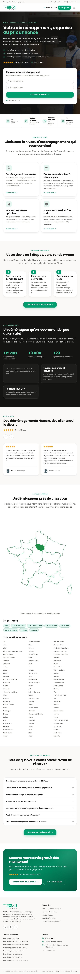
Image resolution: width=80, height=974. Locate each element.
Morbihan (32, 720)
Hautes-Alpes (8, 654)
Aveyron (6, 676)
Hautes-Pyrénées (60, 651)
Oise (30, 733)
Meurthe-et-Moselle (36, 714)
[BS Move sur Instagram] (11, 927)
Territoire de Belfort (61, 720)
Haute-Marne (33, 708)
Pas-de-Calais (59, 642)
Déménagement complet (51, 909)
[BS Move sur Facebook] (16, 927)
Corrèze (6, 698)
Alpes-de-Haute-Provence (12, 651)
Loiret (31, 686)
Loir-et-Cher (33, 673)
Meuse (31, 717)
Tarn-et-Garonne (60, 695)
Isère (30, 664)
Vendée (56, 705)
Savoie (56, 676)
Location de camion (49, 912)
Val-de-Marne (51, 626)
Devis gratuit (64, 8)
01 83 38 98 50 (51, 8)
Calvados (6, 683)
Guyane (56, 730)
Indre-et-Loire (34, 661)
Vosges (56, 714)
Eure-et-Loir (7, 723)
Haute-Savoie (59, 679)
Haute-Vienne (59, 711)
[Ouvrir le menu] (74, 7)
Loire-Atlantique (34, 683)
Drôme (5, 717)
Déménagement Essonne (12, 957)
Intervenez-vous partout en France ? (21, 801)
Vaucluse (57, 701)
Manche (31, 701)
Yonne (56, 717)
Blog (75, 971)
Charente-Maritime (10, 692)
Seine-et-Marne (11, 630)
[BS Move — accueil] (9, 8)
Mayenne (32, 711)
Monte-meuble (47, 915)
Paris (7, 626)
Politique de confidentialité (63, 971)
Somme (56, 689)
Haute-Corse (8, 733)
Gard (5, 736)
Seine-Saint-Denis (35, 626)
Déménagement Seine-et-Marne (15, 960)
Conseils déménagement (51, 921)
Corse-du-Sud (8, 730)
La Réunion (57, 733)
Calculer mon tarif (38, 94)
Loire (30, 676)
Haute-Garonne (34, 642)
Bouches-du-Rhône (10, 679)
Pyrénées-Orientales (61, 654)
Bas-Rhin (57, 658)
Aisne (5, 645)
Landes (31, 670)
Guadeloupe (58, 723)
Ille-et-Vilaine (33, 654)
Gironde (31, 648)
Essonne (34, 630)
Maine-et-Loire (34, 698)
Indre (30, 658)
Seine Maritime (59, 683)
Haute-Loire (33, 679)
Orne (30, 736)
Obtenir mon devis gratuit (39, 832)
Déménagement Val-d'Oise (13, 951)
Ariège (5, 667)
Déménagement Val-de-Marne (14, 948)
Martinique (57, 727)
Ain (4, 642)
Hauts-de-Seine (18, 626)
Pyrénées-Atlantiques (61, 648)
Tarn (55, 692)
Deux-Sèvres (58, 686)
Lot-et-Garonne (34, 692)
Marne (31, 705)
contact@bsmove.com (69, 2)
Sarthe (56, 673)
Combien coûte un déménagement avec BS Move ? (27, 781)
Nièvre (31, 727)
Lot (30, 689)
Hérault (31, 651)
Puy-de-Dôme (59, 645)
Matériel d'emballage (49, 918)
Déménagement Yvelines (12, 954)
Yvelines (24, 630)
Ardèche (6, 661)
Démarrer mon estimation (39, 304)
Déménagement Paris (11, 938)
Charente (6, 689)
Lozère (31, 695)
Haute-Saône (58, 667)
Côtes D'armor (8, 705)
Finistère (6, 727)
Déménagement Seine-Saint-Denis (16, 945)
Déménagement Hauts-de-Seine (15, 941)
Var (55, 698)
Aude (5, 673)
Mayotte (57, 736)
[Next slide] (11, 436)
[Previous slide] (5, 436)
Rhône (56, 664)
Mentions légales (47, 971)
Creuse (5, 708)
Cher (5, 695)
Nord (30, 730)
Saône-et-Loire (59, 670)
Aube (5, 670)
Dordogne (6, 711)
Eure (4, 720)
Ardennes (6, 664)
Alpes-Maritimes (9, 658)
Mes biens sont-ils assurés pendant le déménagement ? (30, 808)
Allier (5, 648)
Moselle (31, 723)
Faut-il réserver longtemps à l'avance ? (23, 815)
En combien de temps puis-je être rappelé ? (24, 794)
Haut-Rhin (57, 661)
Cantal (5, 686)
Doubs (5, 714)
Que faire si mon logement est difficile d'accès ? (26, 822)
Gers (30, 645)
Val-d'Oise (65, 626)
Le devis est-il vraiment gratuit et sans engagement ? (29, 788)
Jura (30, 667)
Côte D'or (6, 701)
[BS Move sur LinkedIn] (5, 927)
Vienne (56, 708)
